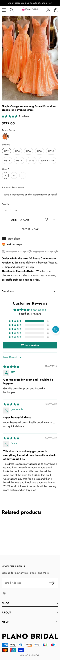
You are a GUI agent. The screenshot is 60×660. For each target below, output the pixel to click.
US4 (17, 151)
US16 (31, 160)
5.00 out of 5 (38, 310)
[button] (56, 10)
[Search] (11, 10)
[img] (11, 367)
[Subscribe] (52, 583)
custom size (47, 160)
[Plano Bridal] (30, 10)
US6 (28, 151)
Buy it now (30, 229)
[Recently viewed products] (55, 329)
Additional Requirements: (13, 187)
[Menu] (4, 10)
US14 (19, 160)
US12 (7, 160)
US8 (39, 151)
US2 (6, 151)
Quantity (5, 204)
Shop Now (47, 2)
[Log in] (48, 10)
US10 (51, 151)
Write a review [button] (30, 345)
